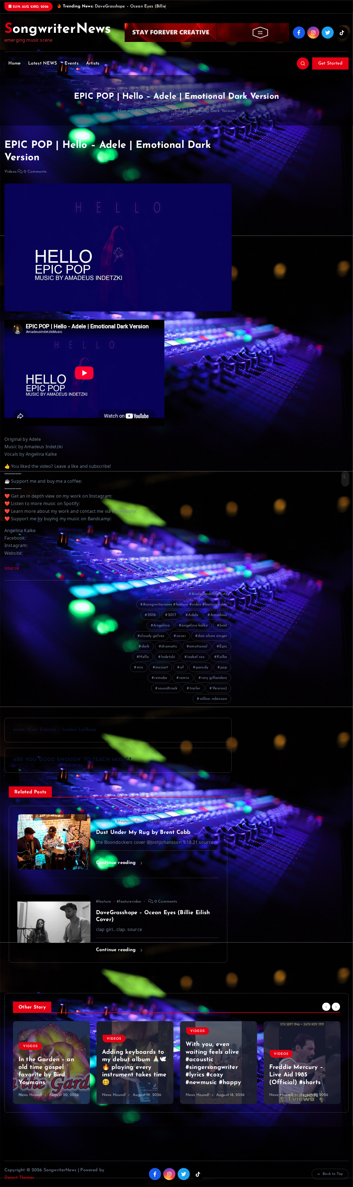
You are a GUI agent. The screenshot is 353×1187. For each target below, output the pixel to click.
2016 (152, 615)
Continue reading (117, 862)
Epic (223, 646)
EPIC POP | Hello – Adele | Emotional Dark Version (185, 111)
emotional (198, 646)
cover (181, 636)
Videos (10, 172)
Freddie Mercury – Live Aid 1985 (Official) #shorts (212, 1075)
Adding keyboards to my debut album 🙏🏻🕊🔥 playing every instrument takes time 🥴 (50, 1067)
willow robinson (213, 699)
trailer (194, 688)
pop (223, 667)
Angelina (161, 625)
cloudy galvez (152, 636)
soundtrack (168, 688)
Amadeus (218, 615)
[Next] (336, 1006)
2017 (172, 615)
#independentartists (209, 594)
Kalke (222, 657)
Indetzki (168, 657)
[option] (51, 1062)
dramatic (169, 646)
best (223, 625)
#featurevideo (129, 821)
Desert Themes (19, 1177)
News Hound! (30, 1095)
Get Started (330, 63)
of (182, 667)
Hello (144, 657)
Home (14, 63)
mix (140, 667)
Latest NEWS (42, 63)
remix (184, 678)
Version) (219, 688)
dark (145, 646)
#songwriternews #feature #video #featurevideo (185, 604)
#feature (103, 821)
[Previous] (326, 1006)
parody (202, 667)
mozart (161, 667)
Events (72, 63)
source (11, 568)
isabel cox (196, 657)
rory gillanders (214, 678)
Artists (92, 63)
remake (160, 678)
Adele (193, 615)
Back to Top (333, 1174)
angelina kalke (194, 625)
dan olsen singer (212, 636)
